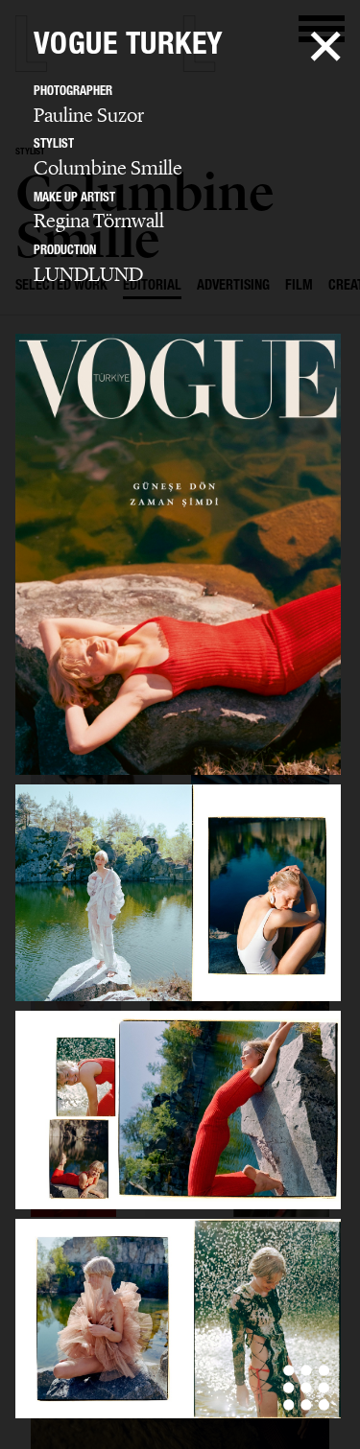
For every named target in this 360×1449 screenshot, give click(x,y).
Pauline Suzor (89, 115)
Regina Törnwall (99, 220)
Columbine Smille (108, 167)
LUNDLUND (88, 274)
